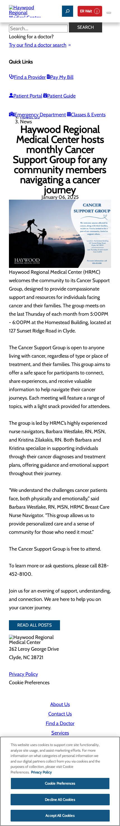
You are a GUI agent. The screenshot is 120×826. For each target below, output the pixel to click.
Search (85, 27)
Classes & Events (88, 115)
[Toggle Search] (67, 11)
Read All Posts (34, 625)
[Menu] (109, 13)
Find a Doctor (60, 723)
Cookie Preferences (60, 783)
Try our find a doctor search (37, 45)
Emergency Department (40, 115)
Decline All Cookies (60, 799)
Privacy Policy (23, 674)
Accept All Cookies (59, 815)
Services (60, 732)
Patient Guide (61, 96)
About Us (60, 704)
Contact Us (60, 713)
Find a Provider (30, 77)
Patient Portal (27, 96)
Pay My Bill (61, 77)
